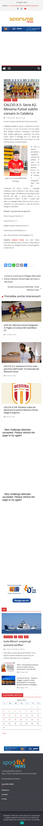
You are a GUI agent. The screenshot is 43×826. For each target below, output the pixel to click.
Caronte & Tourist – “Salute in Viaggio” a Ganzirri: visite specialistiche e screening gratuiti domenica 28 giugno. (27, 681)
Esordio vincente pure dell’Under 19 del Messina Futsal (23, 288)
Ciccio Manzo (21, 649)
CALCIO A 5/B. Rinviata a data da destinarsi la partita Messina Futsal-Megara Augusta (21, 410)
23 (38, 719)
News (20, 637)
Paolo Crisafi (21, 118)
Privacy (4, 799)
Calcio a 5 (7, 100)
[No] (40, 819)
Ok (22, 823)
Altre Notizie (8, 637)
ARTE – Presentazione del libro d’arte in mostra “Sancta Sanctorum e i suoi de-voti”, (27, 667)
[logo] (14, 759)
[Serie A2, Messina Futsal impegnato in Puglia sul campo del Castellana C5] (21, 302)
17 (4, 719)
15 (32, 715)
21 (26, 719)
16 (38, 715)
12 (15, 715)
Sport (14, 100)
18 (9, 719)
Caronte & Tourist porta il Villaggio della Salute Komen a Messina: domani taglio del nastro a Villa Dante (22, 279)
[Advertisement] (21, 49)
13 (21, 715)
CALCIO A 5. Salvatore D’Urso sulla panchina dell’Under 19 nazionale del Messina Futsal (21, 369)
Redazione (5, 790)
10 (4, 715)
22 (32, 719)
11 (9, 715)
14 (26, 715)
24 (4, 724)
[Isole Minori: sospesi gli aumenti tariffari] (21, 623)
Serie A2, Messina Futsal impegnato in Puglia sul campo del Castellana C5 (21, 328)
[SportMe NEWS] (4, 68)
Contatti (5, 794)
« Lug (3, 733)
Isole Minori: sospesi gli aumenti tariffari (17, 643)
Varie (26, 637)
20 (21, 719)
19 (15, 719)
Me (15, 637)
